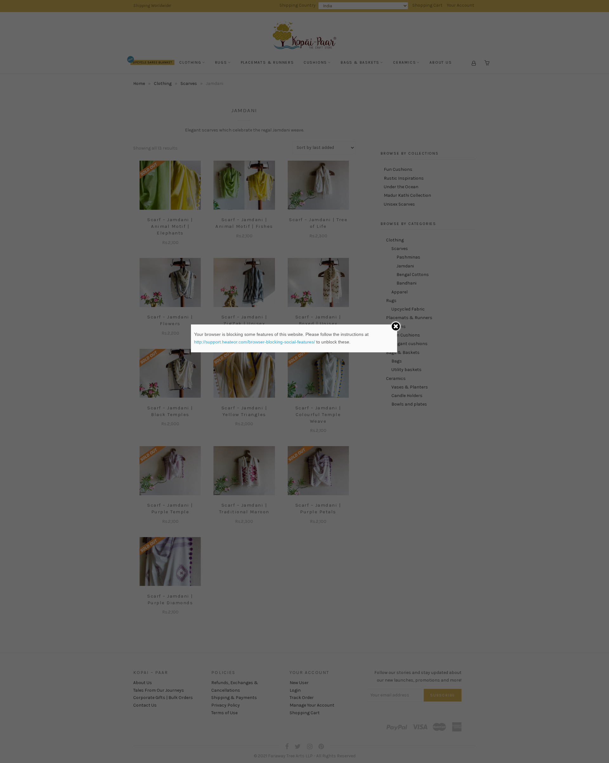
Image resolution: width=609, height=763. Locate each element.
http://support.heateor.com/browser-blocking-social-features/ (254, 341)
